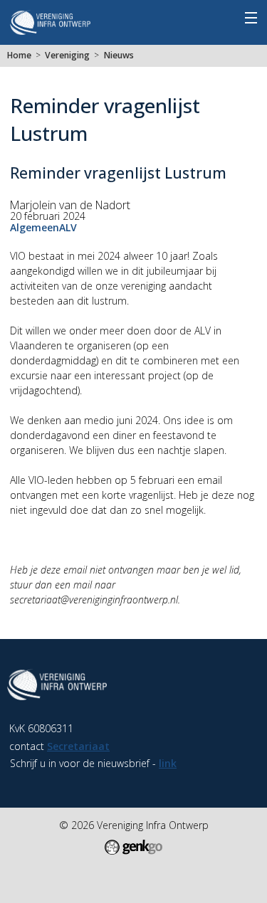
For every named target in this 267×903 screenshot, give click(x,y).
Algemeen (34, 227)
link (168, 763)
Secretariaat (78, 746)
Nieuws (119, 55)
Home (19, 55)
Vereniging (67, 55)
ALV (68, 227)
